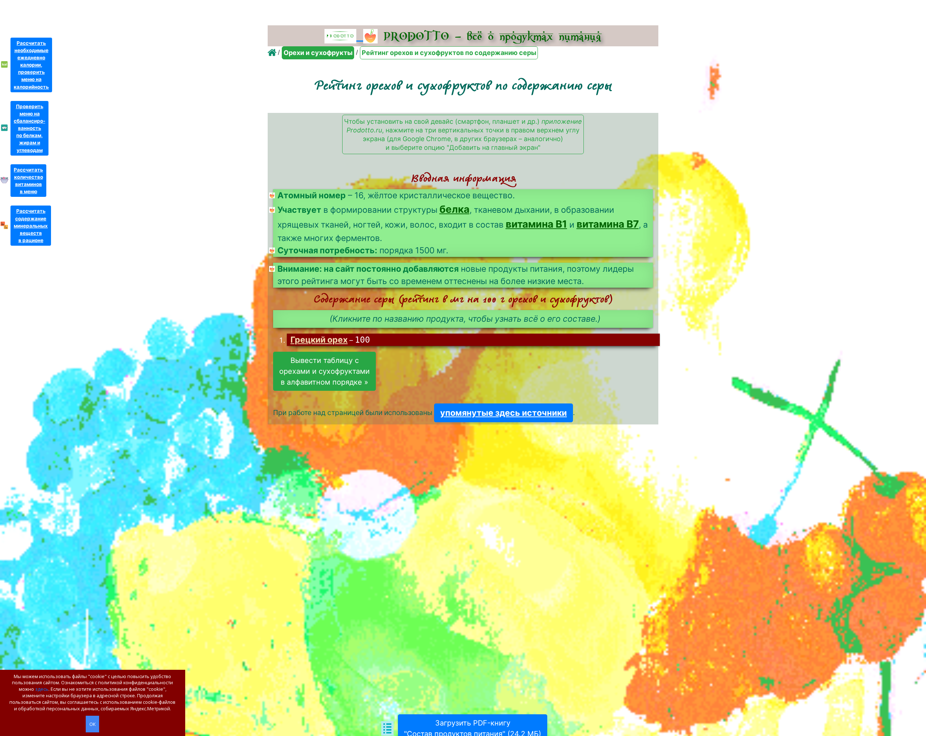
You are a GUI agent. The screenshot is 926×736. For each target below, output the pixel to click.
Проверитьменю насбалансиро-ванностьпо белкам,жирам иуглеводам (29, 128)
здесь (41, 689)
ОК (92, 724)
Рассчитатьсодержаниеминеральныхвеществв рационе (31, 225)
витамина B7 (608, 224)
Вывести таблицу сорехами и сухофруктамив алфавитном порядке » (324, 371)
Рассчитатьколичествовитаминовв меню (28, 180)
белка (454, 209)
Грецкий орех (319, 340)
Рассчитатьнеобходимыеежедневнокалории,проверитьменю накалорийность (31, 65)
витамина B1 (536, 224)
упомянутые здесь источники (503, 413)
